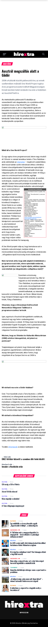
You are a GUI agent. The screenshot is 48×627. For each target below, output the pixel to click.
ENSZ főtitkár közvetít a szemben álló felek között (23, 458)
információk (13, 447)
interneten (21, 162)
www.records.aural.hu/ (30, 218)
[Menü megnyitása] (4, 54)
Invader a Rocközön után (12, 465)
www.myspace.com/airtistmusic (32, 217)
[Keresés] (43, 54)
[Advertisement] (24, 25)
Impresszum (24, 612)
